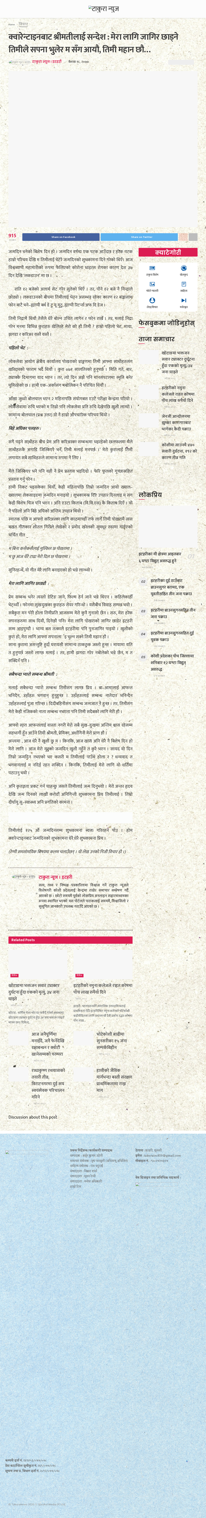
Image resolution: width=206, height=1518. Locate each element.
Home (11, 25)
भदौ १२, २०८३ (16, 1005)
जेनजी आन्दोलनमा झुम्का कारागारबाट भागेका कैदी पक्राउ (176, 423)
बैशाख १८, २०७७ (78, 62)
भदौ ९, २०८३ (103, 1097)
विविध (14, 975)
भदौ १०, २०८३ (39, 1104)
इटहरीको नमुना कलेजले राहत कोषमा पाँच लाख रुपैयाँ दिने (102, 989)
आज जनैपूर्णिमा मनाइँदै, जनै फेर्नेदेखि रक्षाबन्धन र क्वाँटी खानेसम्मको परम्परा (48, 1044)
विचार (23, 24)
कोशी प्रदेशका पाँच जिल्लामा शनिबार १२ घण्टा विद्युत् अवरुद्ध (172, 663)
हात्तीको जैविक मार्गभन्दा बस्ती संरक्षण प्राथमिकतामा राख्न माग (114, 1080)
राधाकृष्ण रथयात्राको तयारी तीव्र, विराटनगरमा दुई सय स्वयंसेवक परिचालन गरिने (48, 1084)
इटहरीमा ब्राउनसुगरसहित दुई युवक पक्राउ (172, 636)
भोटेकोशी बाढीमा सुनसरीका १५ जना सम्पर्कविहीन (112, 1041)
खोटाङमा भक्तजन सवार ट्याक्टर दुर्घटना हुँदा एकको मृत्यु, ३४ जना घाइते (34, 992)
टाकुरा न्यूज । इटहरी (47, 61)
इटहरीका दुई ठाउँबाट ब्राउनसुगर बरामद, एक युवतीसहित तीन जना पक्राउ (171, 587)
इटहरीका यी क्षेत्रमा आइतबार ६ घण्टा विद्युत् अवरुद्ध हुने (160, 557)
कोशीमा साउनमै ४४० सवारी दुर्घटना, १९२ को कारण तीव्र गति (179, 451)
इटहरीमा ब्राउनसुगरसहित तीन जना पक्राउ (173, 613)
